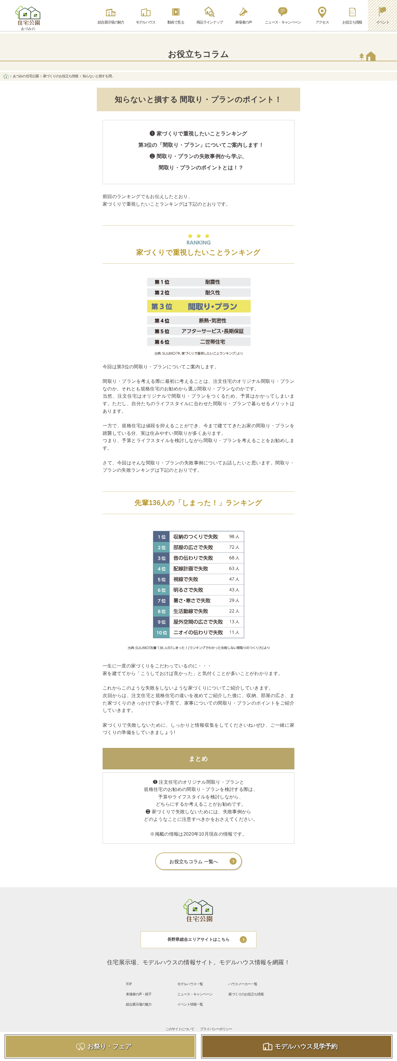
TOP (129, 984)
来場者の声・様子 (138, 994)
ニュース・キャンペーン (194, 994)
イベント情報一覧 (190, 1004)
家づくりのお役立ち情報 (60, 76)
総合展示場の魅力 (138, 1004)
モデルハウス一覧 (190, 984)
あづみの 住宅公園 (26, 76)
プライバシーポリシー (216, 1029)
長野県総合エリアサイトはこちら (198, 939)
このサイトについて (179, 1029)
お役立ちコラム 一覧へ (193, 861)
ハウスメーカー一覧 (242, 984)
